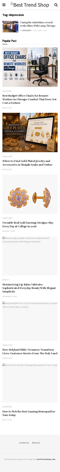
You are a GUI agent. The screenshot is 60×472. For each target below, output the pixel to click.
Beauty (5, 280)
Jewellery (7, 156)
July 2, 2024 (37, 30)
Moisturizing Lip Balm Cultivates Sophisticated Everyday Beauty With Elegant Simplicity (29, 288)
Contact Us (24, 442)
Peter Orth (26, 30)
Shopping (7, 91)
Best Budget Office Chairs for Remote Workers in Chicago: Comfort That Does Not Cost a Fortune (29, 99)
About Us (36, 442)
